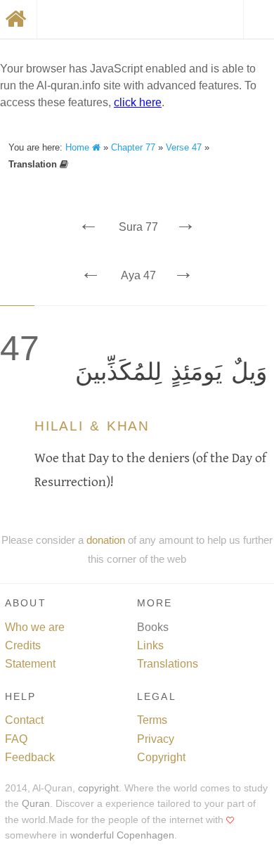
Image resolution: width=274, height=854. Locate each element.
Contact (24, 720)
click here (138, 102)
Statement (30, 664)
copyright (98, 788)
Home (78, 147)
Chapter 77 (133, 147)
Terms (152, 720)
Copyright (161, 757)
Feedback (30, 757)
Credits (23, 645)
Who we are (35, 627)
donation (105, 540)
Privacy (155, 739)
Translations (167, 664)
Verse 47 (184, 147)
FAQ (16, 739)
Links (150, 645)
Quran (36, 803)
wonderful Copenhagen (122, 835)
